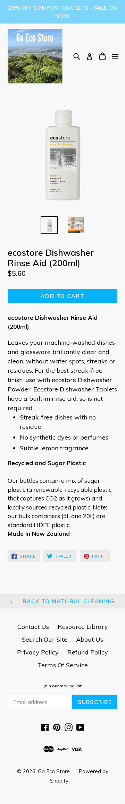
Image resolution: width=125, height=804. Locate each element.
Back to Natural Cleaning (68, 601)
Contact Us (33, 627)
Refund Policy (87, 652)
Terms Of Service (63, 665)
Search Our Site (44, 639)
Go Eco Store (54, 771)
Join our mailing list (62, 686)
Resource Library (83, 627)
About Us (89, 639)
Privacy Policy (38, 652)
